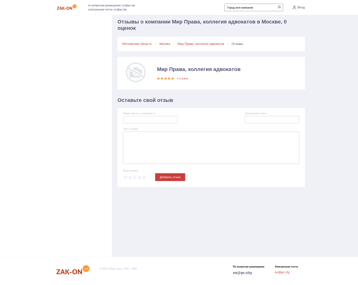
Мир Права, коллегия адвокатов (201, 44)
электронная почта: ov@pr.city (107, 9)
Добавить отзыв (170, 177)
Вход (301, 7)
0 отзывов (182, 78)
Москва (164, 44)
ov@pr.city (242, 273)
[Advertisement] (85, 56)
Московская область (137, 44)
